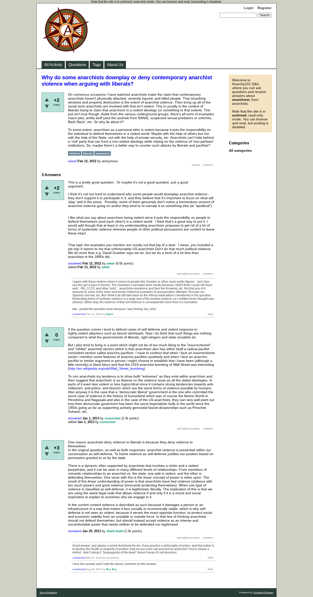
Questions (77, 65)
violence (74, 153)
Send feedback (48, 592)
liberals (87, 153)
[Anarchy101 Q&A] (66, 51)
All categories (240, 150)
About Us (115, 65)
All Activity (53, 65)
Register (264, 8)
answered (74, 263)
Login (249, 8)
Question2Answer (263, 592)
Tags (96, 65)
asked (72, 161)
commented (79, 314)
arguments (103, 153)
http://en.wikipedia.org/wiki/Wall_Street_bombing (106, 368)
